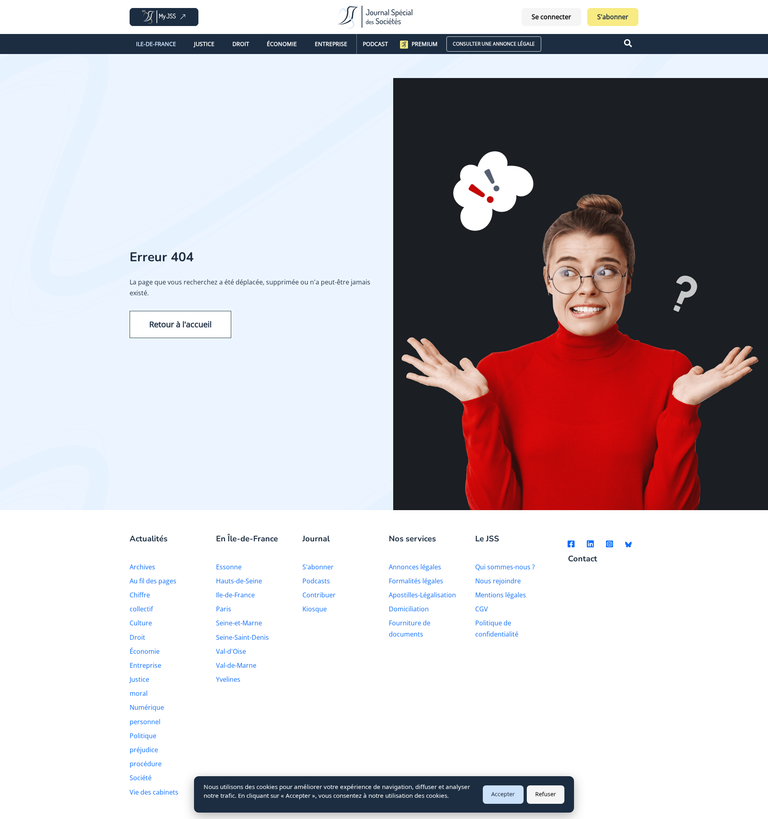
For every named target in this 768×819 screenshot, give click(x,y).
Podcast (375, 44)
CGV (481, 609)
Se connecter (551, 16)
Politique (143, 735)
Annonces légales (415, 567)
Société (141, 777)
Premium (425, 44)
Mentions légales (500, 595)
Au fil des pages (153, 581)
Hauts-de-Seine (239, 581)
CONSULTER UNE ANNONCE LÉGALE (494, 43)
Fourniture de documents (409, 628)
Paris (223, 609)
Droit (240, 44)
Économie (282, 44)
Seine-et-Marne (239, 623)
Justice (204, 44)
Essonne (229, 567)
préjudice (144, 749)
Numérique (147, 707)
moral (139, 693)
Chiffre (140, 595)
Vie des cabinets (154, 792)
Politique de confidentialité (496, 628)
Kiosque (314, 609)
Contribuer (319, 595)
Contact (582, 559)
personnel (145, 721)
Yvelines (228, 679)
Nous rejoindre (498, 581)
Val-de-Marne (236, 665)
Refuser (545, 794)
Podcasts (316, 581)
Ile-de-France (156, 44)
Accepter (503, 794)
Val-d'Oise (231, 651)
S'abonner (612, 16)
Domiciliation (409, 609)
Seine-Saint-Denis (242, 637)
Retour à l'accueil (180, 324)
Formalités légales (416, 581)
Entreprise (331, 44)
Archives (142, 567)
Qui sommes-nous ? (505, 567)
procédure (146, 763)
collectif (141, 609)
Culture (141, 623)
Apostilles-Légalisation (422, 595)
